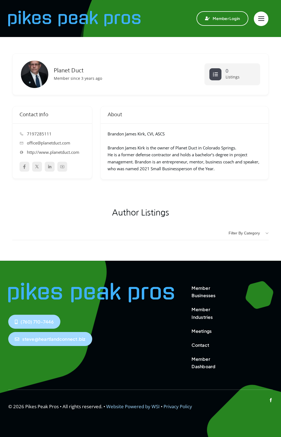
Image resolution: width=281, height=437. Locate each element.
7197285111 (39, 134)
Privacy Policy (178, 406)
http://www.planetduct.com (53, 152)
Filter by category (244, 233)
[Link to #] (261, 19)
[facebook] (271, 400)
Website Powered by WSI (133, 406)
